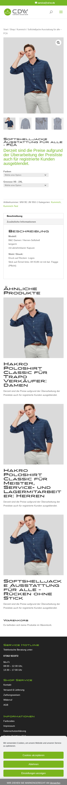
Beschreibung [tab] (14, 216)
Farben (7, 171)
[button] (58, 43)
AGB (5, 705)
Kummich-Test (10, 206)
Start (5, 29)
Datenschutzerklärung (14, 731)
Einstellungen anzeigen (33, 773)
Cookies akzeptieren (33, 755)
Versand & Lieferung (13, 690)
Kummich (21, 29)
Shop (12, 29)
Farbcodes (8, 721)
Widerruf (7, 699)
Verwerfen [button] (55, 783)
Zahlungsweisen (11, 695)
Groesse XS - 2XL (13, 181)
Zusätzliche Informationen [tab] (21, 221)
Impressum (9, 726)
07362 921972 (10, 656)
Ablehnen (34, 764)
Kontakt (7, 684)
